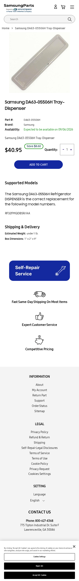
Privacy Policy (39, 432)
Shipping (39, 443)
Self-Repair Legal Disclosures (39, 448)
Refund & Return (39, 437)
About (39, 385)
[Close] (74, 546)
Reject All (39, 566)
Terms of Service (39, 453)
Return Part (39, 395)
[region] (39, 561)
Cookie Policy (39, 464)
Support (39, 401)
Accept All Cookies (39, 575)
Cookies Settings (39, 556)
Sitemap (39, 411)
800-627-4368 (44, 521)
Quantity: (51, 150)
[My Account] (56, 7)
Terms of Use (39, 458)
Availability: (12, 129)
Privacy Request (39, 469)
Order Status (39, 406)
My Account (39, 390)
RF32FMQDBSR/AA (17, 213)
